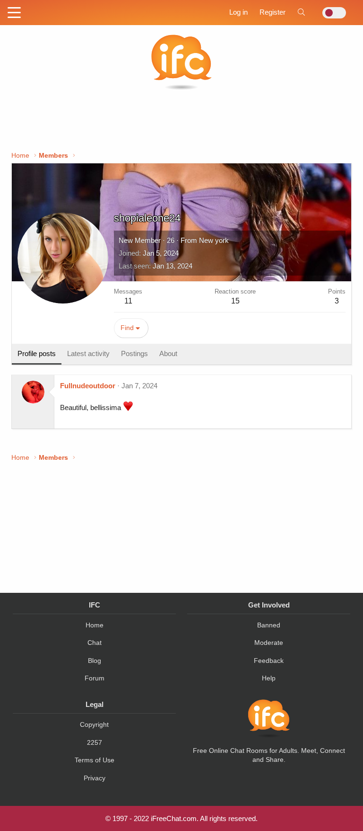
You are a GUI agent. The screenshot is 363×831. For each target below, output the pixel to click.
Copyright (94, 724)
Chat (94, 642)
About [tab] (168, 353)
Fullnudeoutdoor (87, 386)
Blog (94, 660)
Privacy (94, 778)
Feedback (269, 660)
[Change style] (331, 12)
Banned (268, 625)
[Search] (301, 12)
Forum (94, 678)
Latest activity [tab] (88, 353)
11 (128, 301)
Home (95, 625)
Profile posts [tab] (36, 353)
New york (214, 240)
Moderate (268, 642)
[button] (14, 13)
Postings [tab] (134, 353)
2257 (94, 742)
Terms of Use (94, 760)
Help (269, 678)
